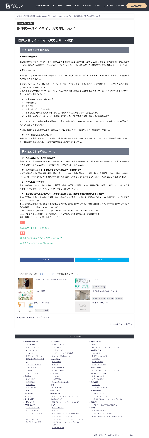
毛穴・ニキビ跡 (96, 342)
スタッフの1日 (31, 367)
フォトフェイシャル (33, 408)
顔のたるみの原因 (32, 419)
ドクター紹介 (87, 6)
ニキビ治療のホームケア (100, 387)
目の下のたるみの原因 (33, 422)
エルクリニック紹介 (26, 23)
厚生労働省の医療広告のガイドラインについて (42, 238)
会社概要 (29, 370)
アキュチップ (56, 347)
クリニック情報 (57, 6)
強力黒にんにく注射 (99, 365)
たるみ (53, 405)
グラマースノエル (98, 393)
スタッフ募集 (120, 6)
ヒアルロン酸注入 (58, 370)
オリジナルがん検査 (99, 410)
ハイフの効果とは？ (33, 410)
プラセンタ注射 (97, 362)
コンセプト (30, 353)
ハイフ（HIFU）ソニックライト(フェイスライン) (68, 419)
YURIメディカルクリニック (35, 350)
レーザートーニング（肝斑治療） (63, 353)
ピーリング (96, 385)
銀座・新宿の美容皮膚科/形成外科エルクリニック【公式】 (114, 435)
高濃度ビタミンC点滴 (99, 356)
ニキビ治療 (94, 382)
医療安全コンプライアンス (35, 356)
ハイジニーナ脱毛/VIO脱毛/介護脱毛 (104, 405)
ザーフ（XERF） (57, 408)
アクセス (98, 6)
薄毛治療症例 (30, 385)
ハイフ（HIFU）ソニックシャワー (63, 416)
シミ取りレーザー (58, 350)
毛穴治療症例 (30, 382)
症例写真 (68, 6)
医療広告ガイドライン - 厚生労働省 (34, 228)
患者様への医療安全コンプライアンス (35, 317)
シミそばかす (55, 342)
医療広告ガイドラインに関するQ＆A (38, 243)
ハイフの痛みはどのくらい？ (34, 415)
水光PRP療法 (56, 362)
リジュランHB (57, 387)
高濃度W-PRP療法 (58, 367)
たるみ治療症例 (31, 387)
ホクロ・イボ (55, 390)
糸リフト (55, 410)
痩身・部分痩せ (96, 390)
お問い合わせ (29, 402)
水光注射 (55, 365)
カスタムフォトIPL (58, 344)
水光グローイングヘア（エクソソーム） (65, 396)
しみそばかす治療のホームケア (62, 356)
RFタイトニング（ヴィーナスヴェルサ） (66, 422)
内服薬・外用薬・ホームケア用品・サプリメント (108, 416)
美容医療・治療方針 (42, 6)
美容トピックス (30, 405)
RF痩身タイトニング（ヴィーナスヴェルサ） (107, 399)
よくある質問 (108, 6)
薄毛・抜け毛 (55, 393)
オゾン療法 (96, 359)
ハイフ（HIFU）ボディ (99, 396)
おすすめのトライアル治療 (118, 324)
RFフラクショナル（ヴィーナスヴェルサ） (66, 402)
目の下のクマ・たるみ (98, 373)
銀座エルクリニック (33, 347)
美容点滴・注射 (96, 350)
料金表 (77, 6)
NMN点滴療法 (97, 353)
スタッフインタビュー (33, 365)
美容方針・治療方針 (31, 342)
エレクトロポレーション (60, 382)
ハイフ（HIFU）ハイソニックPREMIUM (65, 413)
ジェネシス (56, 376)
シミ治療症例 (30, 379)
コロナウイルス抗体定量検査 (102, 413)
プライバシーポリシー (33, 373)
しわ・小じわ (55, 359)
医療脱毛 (94, 402)
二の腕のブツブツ (57, 399)
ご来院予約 (136, 5)
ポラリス (55, 425)
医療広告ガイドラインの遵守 (35, 360)
